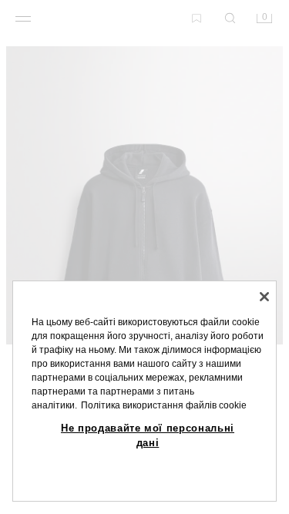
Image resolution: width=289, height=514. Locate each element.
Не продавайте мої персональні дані (147, 435)
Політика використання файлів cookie (164, 405)
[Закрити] (264, 296)
